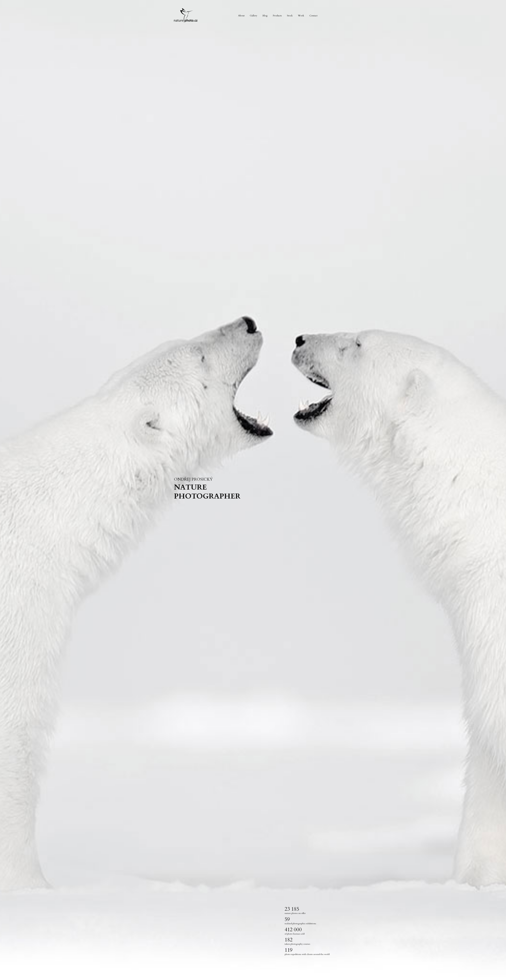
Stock (290, 15)
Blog (264, 15)
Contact (313, 15)
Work (301, 15)
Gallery (253, 15)
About (241, 15)
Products (277, 15)
